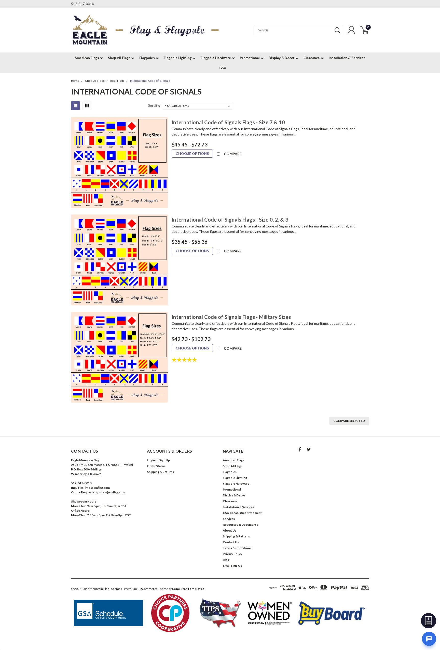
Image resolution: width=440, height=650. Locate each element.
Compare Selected (349, 421)
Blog (226, 560)
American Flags (87, 58)
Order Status (156, 466)
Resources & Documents (240, 524)
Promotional (250, 58)
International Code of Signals (150, 81)
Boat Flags (117, 81)
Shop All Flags (119, 58)
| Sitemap (115, 589)
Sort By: (154, 105)
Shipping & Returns (160, 472)
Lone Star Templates (188, 589)
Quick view (119, 163)
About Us (229, 530)
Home (75, 81)
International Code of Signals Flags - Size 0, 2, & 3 (230, 219)
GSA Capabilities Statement (242, 513)
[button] (108, 613)
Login (151, 460)
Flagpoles (147, 58)
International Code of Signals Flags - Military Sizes (231, 317)
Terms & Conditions (237, 548)
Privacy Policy (232, 554)
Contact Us (231, 542)
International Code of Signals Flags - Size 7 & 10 (228, 122)
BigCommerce (148, 589)
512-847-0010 (82, 4)
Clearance (312, 58)
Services (229, 519)
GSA (222, 68)
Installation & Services (347, 58)
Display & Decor (282, 58)
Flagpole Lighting (178, 58)
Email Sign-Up (232, 565)
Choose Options (192, 153)
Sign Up (164, 460)
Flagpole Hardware (216, 58)
